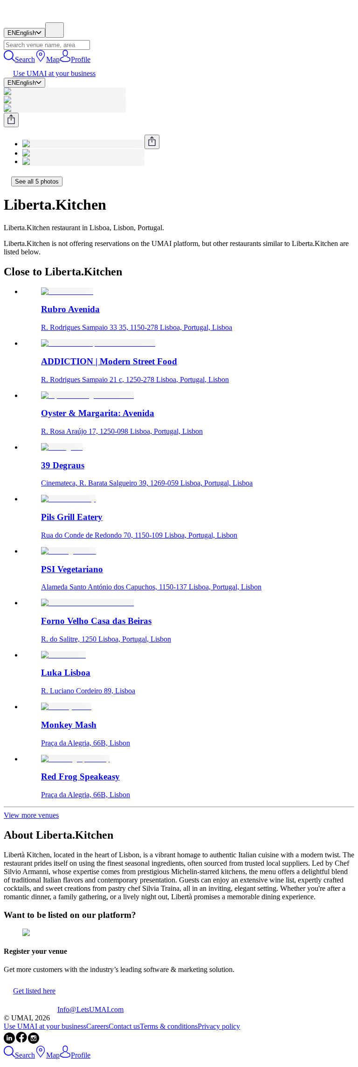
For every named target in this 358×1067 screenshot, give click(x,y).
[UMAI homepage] (30, 18)
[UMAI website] (30, 1009)
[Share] (11, 120)
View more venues (31, 815)
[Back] (7, 181)
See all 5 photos (37, 181)
